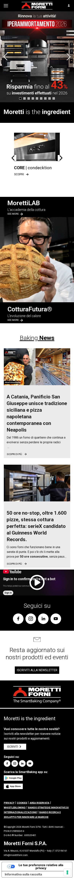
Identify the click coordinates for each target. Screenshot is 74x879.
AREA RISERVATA (39, 802)
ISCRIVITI (12, 746)
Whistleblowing (15, 807)
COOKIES (22, 802)
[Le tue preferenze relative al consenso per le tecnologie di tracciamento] (67, 872)
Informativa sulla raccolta (23, 874)
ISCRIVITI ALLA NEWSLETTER (37, 670)
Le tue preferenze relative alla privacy (41, 866)
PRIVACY (9, 802)
